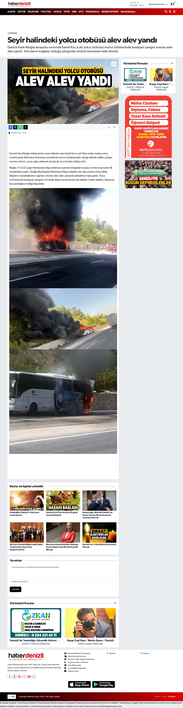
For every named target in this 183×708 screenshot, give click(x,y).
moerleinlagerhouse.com (109, 706)
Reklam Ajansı (57, 703)
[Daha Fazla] (25, 127)
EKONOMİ (33, 12)
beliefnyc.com (27, 706)
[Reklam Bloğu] (148, 127)
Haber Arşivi (73, 671)
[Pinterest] (19, 676)
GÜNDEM (12, 33)
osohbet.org (13, 706)
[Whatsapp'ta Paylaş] (20, 127)
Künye (146, 653)
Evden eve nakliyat (109, 703)
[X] (14, 676)
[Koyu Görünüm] (170, 12)
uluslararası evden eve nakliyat (163, 703)
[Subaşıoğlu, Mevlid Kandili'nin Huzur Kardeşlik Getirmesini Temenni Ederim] (99, 500)
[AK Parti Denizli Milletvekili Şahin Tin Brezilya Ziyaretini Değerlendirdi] (27, 532)
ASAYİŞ (11, 12)
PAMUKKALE (92, 12)
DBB (74, 12)
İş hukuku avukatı (8, 703)
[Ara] (166, 12)
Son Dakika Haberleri (77, 668)
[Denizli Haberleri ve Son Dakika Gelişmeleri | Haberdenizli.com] (19, 4)
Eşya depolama (92, 703)
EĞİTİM (21, 12)
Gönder (16, 589)
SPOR (67, 12)
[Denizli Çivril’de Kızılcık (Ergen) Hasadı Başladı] (63, 500)
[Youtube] (29, 676)
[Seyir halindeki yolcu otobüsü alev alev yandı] (63, 91)
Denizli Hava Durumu (77, 656)
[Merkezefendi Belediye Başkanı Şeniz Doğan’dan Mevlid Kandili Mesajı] (63, 532)
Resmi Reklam (128, 12)
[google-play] (103, 684)
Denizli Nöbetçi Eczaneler (79, 653)
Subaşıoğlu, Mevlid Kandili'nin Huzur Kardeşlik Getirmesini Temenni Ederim (97, 515)
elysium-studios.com (67, 706)
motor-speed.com (87, 706)
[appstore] (80, 684)
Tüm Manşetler (74, 665)
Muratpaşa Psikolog (74, 703)
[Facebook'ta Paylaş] (10, 127)
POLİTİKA (46, 12)
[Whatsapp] (34, 676)
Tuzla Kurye (22, 703)
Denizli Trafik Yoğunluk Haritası (81, 659)
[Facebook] (10, 676)
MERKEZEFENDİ (110, 12)
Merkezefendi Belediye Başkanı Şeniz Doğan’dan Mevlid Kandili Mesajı (62, 547)
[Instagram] (24, 676)
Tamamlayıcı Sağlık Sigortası (133, 703)
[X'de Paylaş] (15, 127)
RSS (13, 697)
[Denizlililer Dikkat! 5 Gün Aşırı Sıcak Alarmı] (27, 500)
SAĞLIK (57, 12)
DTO (81, 12)
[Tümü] (115, 603)
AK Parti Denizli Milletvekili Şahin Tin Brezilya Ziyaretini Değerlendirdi (26, 547)
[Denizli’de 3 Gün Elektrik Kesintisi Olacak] (99, 532)
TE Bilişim (171, 697)
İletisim (112, 653)
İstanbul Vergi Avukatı (39, 703)
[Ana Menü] (174, 12)
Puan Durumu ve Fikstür (78, 662)
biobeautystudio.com (45, 706)
